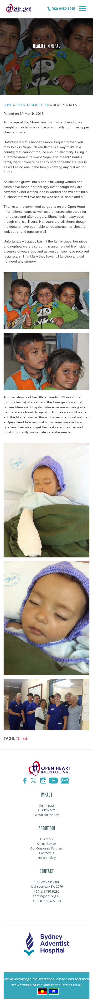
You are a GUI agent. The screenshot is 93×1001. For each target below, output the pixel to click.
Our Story (46, 839)
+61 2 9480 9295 (47, 891)
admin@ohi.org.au (47, 896)
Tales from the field (32, 105)
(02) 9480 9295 (63, 8)
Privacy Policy (46, 858)
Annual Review (46, 844)
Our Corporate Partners (46, 848)
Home (8, 105)
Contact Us (46, 853)
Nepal (21, 738)
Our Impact (46, 806)
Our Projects (46, 810)
